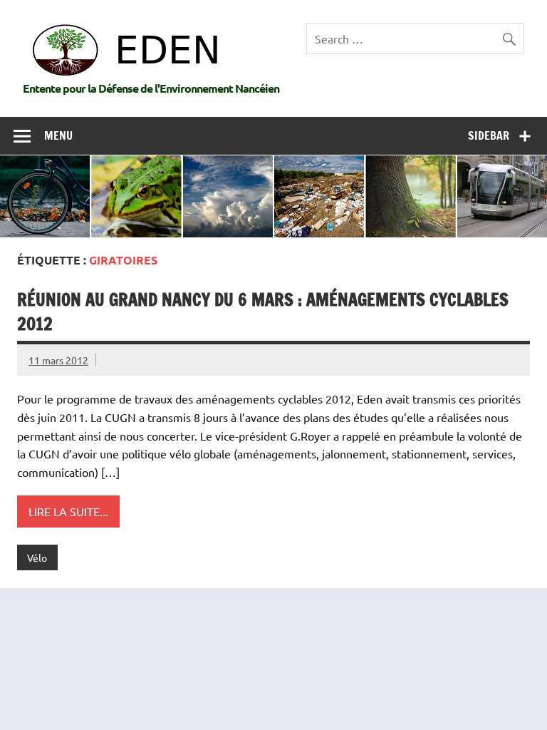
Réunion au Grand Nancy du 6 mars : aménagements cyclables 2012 (263, 311)
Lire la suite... (68, 511)
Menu (58, 135)
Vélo (37, 557)
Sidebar (488, 135)
